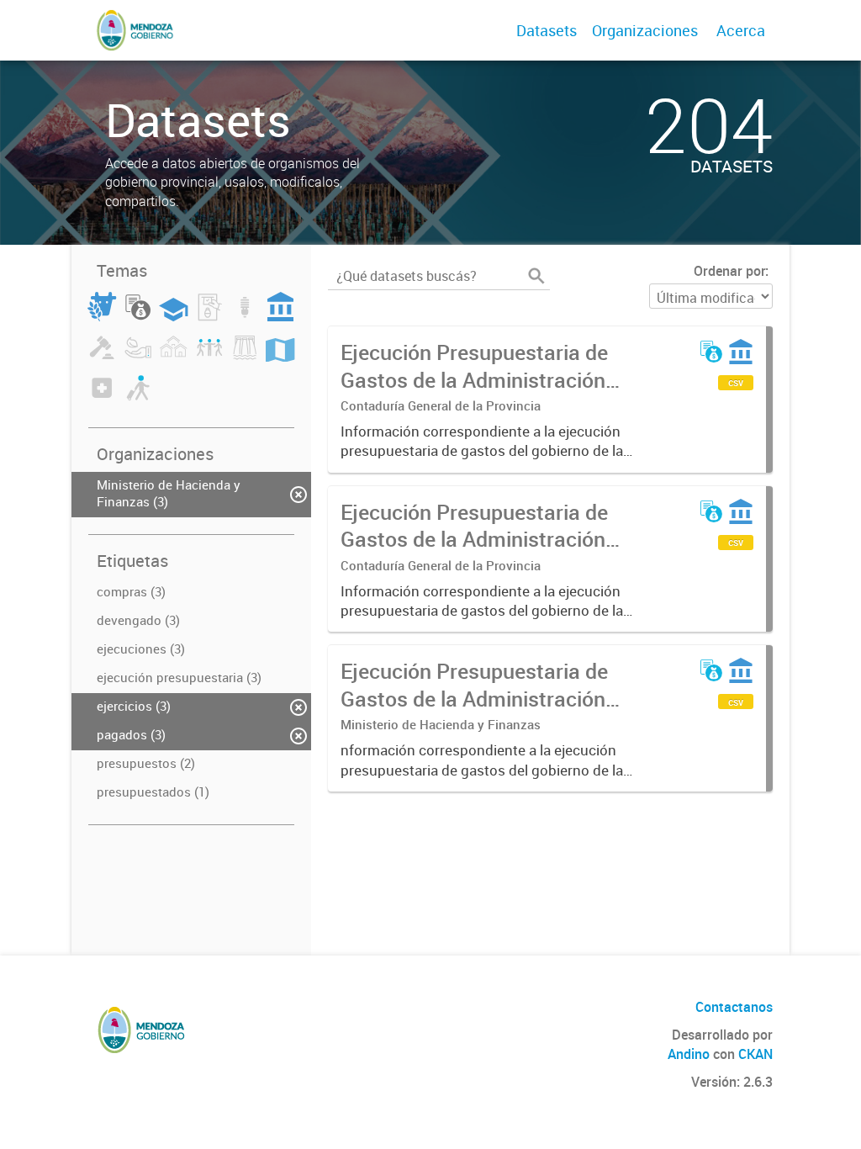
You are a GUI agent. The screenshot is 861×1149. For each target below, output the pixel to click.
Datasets (546, 30)
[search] (536, 276)
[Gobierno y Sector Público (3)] (280, 316)
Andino (689, 1054)
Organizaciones (645, 30)
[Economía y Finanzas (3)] (138, 316)
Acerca (740, 30)
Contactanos (734, 1007)
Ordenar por (729, 270)
